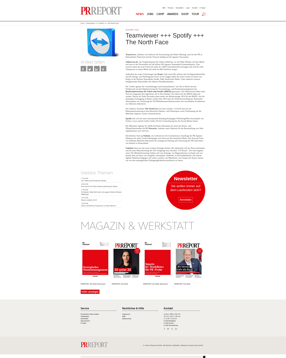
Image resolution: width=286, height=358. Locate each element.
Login (188, 8)
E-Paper (202, 8)
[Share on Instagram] (172, 328)
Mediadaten (85, 316)
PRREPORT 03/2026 (182, 284)
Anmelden (185, 199)
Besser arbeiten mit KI (89, 200)
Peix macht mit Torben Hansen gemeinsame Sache (99, 186)
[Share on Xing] (103, 69)
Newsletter (179, 8)
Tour (195, 14)
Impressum (126, 314)
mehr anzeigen (90, 291)
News (140, 14)
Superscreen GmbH (196, 345)
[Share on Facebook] (83, 69)
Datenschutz (126, 319)
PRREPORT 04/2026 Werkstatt (93, 284)
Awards (172, 14)
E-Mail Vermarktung (171, 325)
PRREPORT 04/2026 (120, 284)
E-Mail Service (169, 323)
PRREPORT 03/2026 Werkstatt (155, 284)
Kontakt (194, 8)
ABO (163, 8)
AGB (123, 316)
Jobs (150, 14)
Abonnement (85, 321)
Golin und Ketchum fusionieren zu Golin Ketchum (98, 206)
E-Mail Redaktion (170, 321)
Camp (160, 14)
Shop (185, 14)
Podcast (170, 8)
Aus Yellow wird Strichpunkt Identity (93, 181)
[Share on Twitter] (90, 69)
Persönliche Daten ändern (90, 314)
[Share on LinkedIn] (97, 69)
